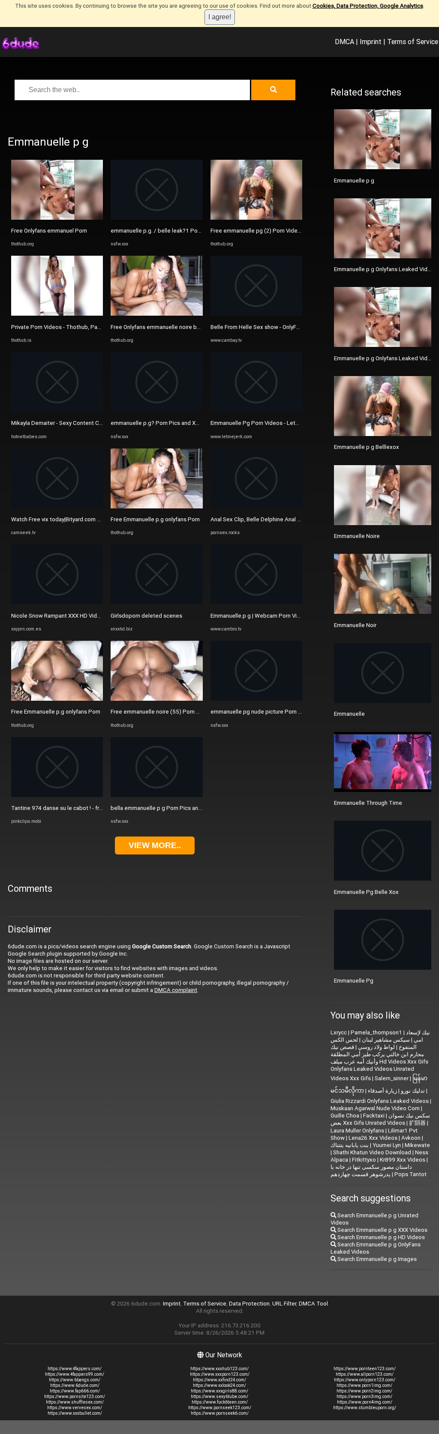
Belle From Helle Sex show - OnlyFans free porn (270, 327)
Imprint (371, 41)
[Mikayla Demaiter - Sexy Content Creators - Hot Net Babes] (57, 410)
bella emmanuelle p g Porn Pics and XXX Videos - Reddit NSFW (191, 808)
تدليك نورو (413, 1090)
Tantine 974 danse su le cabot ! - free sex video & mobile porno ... (94, 808)
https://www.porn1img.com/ (364, 1385)
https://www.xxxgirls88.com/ (219, 1391)
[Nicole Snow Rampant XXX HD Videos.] (57, 602)
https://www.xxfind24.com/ (219, 1380)
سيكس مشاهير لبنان (386, 1039)
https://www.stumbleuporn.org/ (364, 1407)
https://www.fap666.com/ (75, 1391)
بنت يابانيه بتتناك (350, 1145)
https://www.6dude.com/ (74, 1385)
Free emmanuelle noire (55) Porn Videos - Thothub (175, 711)
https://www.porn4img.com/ (364, 1402)
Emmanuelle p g (354, 180)
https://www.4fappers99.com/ (74, 1374)
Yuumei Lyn (387, 1145)
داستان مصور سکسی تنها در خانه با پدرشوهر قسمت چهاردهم (371, 1170)
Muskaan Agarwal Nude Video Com (375, 1108)
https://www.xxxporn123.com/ (220, 1374)
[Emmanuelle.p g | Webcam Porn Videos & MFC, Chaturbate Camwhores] (256, 602)
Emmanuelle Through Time (368, 803)
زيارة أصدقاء (382, 1090)
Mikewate (417, 1145)
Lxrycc (339, 1032)
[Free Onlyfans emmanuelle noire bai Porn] (156, 313)
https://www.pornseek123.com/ (219, 1407)
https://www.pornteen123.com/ (365, 1368)
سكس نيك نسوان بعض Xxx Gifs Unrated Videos (380, 1119)
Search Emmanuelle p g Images (376, 1259)
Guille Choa (345, 1115)
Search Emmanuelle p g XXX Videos (381, 1230)
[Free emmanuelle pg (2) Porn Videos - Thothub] (256, 217)
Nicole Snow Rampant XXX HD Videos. (59, 615)
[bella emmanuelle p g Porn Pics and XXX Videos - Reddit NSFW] (156, 795)
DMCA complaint (175, 990)
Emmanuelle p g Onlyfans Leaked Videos (385, 358)
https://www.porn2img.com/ (364, 1391)
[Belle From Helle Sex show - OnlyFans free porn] (256, 313)
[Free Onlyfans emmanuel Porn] (57, 217)
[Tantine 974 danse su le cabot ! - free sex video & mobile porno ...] (57, 795)
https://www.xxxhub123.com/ (219, 1368)
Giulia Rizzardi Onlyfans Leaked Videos (380, 1101)
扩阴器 (417, 1122)
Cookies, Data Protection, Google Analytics (368, 5)
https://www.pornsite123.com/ (74, 1396)
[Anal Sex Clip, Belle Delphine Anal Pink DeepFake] (256, 506)
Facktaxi (374, 1115)
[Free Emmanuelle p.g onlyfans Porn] (57, 698)
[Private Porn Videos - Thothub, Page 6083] (57, 313)
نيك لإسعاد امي (418, 1036)
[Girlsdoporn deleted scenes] (156, 602)
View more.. (155, 845)
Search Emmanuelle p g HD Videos (380, 1237)
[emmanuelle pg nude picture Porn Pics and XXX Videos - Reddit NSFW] (256, 698)
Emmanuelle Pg (353, 980)
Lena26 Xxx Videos (373, 1137)
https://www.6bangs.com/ (74, 1380)
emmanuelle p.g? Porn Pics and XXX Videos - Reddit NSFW (185, 423)
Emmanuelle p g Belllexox (366, 447)
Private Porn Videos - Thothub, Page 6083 (65, 327)
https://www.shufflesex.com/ (75, 1402)
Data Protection (249, 1303)
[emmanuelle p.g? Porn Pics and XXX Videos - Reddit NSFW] (156, 410)
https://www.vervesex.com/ (74, 1407)
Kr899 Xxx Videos (402, 1159)
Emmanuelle (349, 713)
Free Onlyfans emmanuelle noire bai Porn (162, 327)
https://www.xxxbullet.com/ (75, 1413)
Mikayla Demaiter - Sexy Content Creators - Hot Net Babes (85, 423)
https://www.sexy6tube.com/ (219, 1396)
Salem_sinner (392, 1078)
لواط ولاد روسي (376, 1047)
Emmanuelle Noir (355, 625)
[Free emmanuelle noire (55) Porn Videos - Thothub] (156, 698)
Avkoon (411, 1137)
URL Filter (284, 1303)
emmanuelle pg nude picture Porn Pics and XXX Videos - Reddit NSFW (299, 711)
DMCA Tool (313, 1303)
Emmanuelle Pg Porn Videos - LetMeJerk (262, 423)
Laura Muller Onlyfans (357, 1130)
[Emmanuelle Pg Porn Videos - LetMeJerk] (256, 410)
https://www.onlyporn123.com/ (364, 1380)
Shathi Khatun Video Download (372, 1152)
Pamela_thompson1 (376, 1032)
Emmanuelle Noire (357, 536)
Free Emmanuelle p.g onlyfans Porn (55, 711)
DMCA (344, 41)
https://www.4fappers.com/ (75, 1368)
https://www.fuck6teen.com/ (220, 1402)
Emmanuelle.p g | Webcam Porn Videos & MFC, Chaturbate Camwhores (300, 615)
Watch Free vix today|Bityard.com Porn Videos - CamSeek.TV (88, 519)
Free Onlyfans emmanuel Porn (49, 230)
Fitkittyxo (364, 1159)
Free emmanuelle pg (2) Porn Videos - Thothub (270, 230)
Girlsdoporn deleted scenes (146, 615)
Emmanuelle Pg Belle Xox (366, 892)
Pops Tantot (410, 1174)
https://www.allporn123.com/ (365, 1374)
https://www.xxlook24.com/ (219, 1385)
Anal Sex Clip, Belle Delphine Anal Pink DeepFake (273, 519)
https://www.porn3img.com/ (364, 1396)
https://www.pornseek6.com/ (220, 1413)
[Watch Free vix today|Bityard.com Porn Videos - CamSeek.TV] (57, 506)
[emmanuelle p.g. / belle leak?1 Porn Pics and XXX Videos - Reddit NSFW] (156, 217)
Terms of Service (412, 41)
